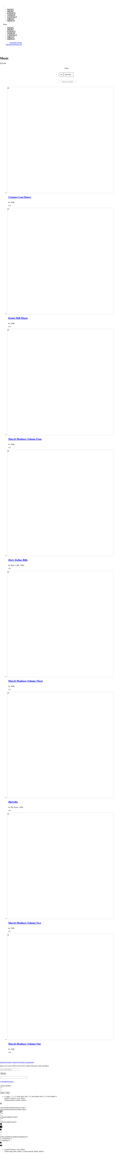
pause (2, 1093)
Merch (11, 21)
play (8, 1093)
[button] (45, 24)
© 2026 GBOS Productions (7, 1081)
